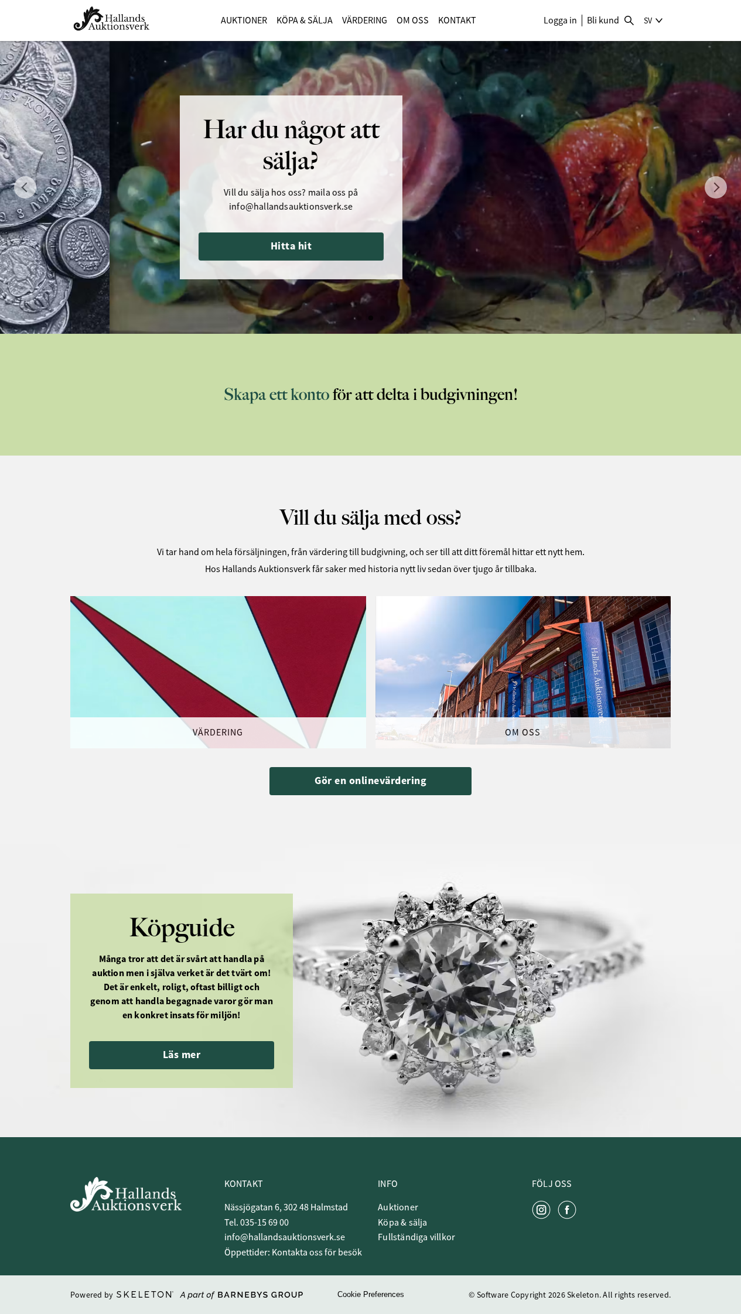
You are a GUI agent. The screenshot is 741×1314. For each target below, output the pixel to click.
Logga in (560, 20)
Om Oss (413, 20)
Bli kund (603, 20)
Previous (25, 187)
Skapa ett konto (276, 394)
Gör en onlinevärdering (370, 781)
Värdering (364, 20)
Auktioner (244, 20)
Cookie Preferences (370, 1294)
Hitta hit (182, 246)
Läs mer (182, 1055)
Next (716, 187)
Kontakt (457, 20)
